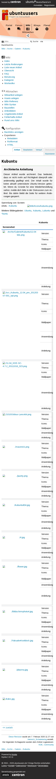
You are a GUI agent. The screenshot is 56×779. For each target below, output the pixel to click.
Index (7, 61)
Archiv (10, 49)
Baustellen (9, 108)
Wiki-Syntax (10, 104)
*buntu (4, 214)
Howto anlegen (11, 98)
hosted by (6, 2)
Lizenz (4, 766)
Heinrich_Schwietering (37, 739)
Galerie (18, 49)
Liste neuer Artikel (13, 67)
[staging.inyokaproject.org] (20, 16)
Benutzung (9, 77)
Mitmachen (28, 32)
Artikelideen (10, 111)
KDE (41, 745)
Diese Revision (15, 737)
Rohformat (12, 141)
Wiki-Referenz (11, 101)
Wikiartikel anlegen (13, 95)
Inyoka (14, 755)
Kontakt (11, 766)
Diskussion (50, 150)
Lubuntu (46, 210)
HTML (10, 145)
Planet (47, 25)
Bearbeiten (28, 150)
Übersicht (9, 70)
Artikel (17, 150)
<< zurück (8, 727)
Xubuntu (37, 210)
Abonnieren (50, 154)
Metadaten (12, 138)
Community (49, 745)
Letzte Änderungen (13, 64)
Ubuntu (27, 210)
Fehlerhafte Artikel (13, 117)
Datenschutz (21, 766)
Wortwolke (9, 83)
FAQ (6, 74)
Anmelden (38, 5)
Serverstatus (43, 766)
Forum (18, 25)
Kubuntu (26, 49)
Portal (9, 25)
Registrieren (49, 5)
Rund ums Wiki (11, 120)
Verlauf (39, 150)
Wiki (28, 25)
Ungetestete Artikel (13, 114)
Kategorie (9, 80)
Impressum (32, 766)
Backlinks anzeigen (13, 132)
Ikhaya (37, 25)
